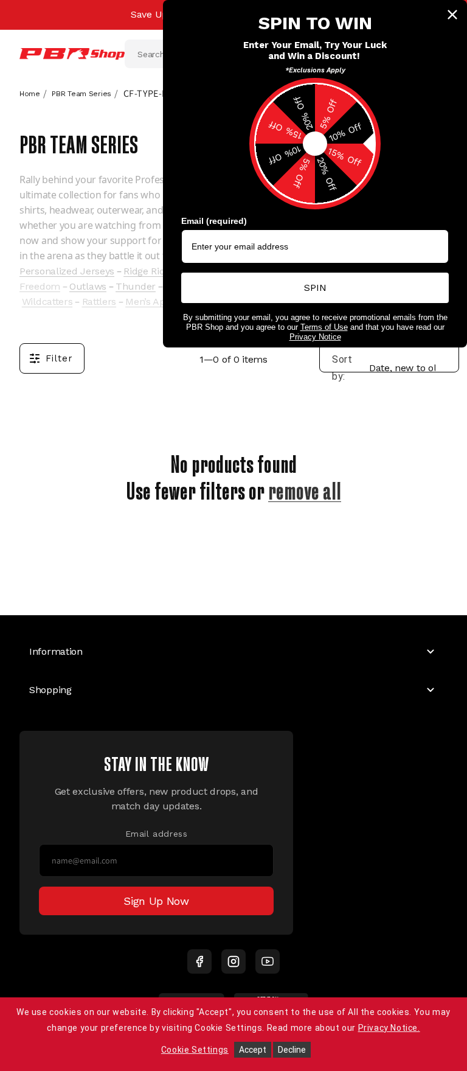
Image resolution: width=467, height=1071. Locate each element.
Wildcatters (47, 301)
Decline (292, 1050)
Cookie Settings (195, 1050)
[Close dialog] (452, 14)
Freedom (39, 286)
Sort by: (342, 368)
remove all (304, 488)
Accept (252, 1050)
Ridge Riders (151, 271)
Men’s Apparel (157, 301)
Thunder (136, 286)
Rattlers (99, 301)
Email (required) (214, 221)
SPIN (315, 287)
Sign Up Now (156, 901)
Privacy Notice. (389, 1028)
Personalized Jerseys (66, 271)
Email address (156, 834)
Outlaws (87, 286)
